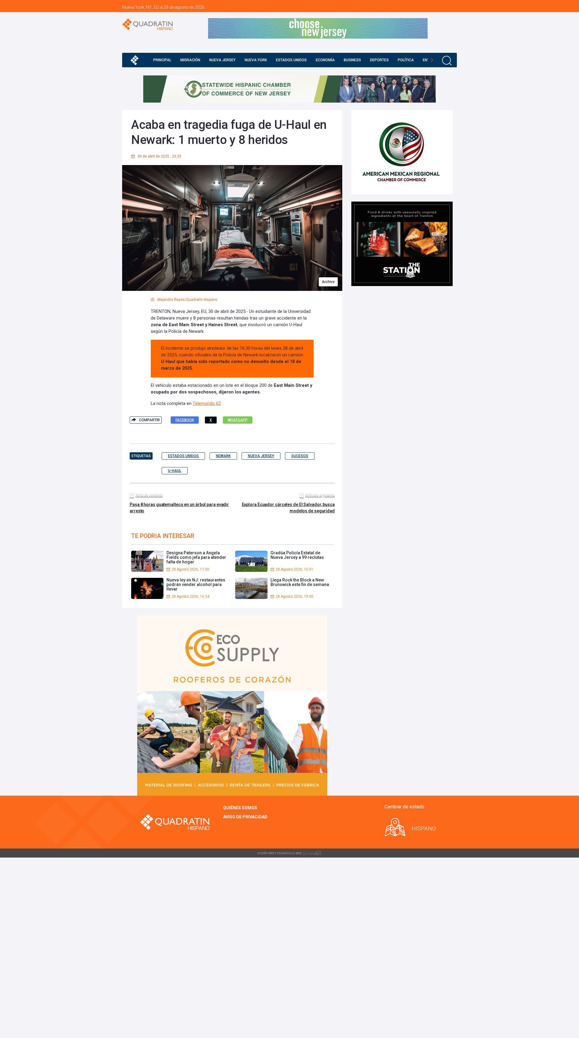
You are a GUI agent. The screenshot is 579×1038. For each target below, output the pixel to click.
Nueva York (256, 60)
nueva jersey (261, 456)
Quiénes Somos (240, 807)
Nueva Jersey (222, 60)
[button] (432, 60)
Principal (162, 60)
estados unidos (183, 456)
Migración (190, 60)
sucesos (299, 456)
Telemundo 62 (207, 403)
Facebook (185, 420)
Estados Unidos (291, 60)
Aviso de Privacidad (245, 816)
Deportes (379, 60)
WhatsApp (238, 420)
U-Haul (174, 471)
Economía (325, 60)
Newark (223, 456)
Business (352, 60)
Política (406, 60)
